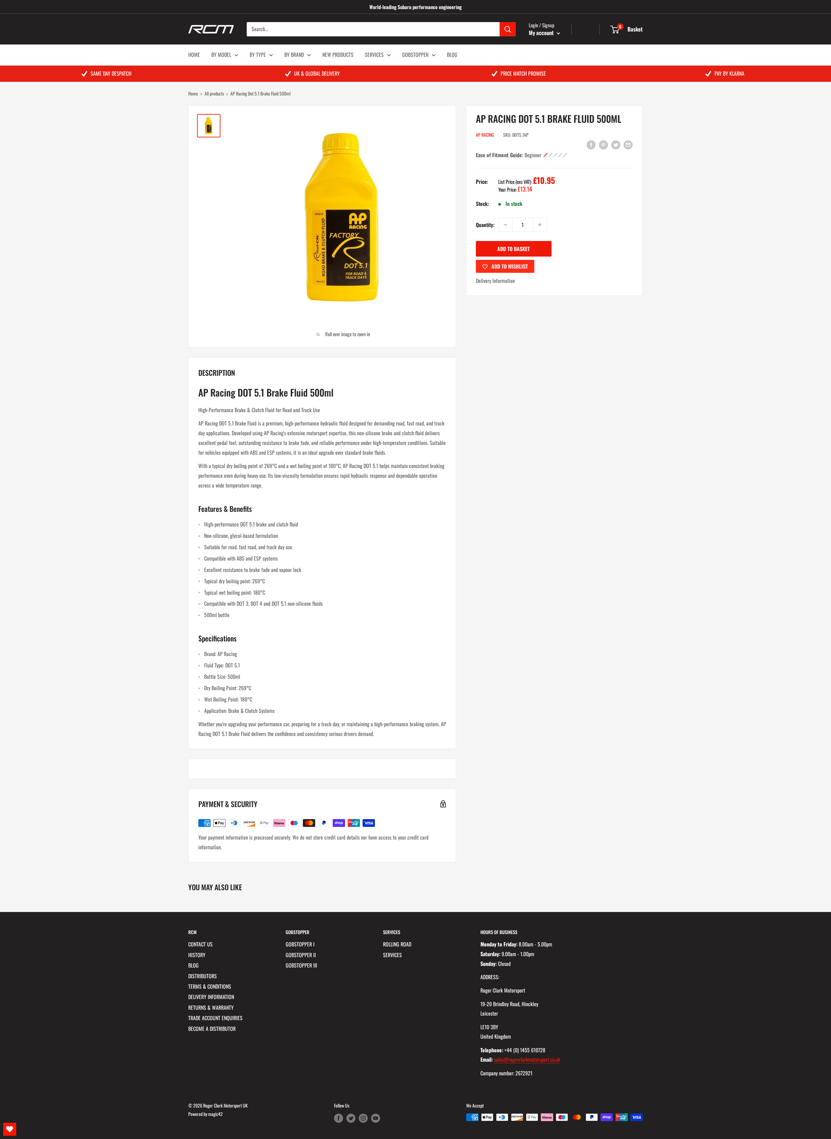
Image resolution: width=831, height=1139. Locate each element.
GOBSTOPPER (415, 54)
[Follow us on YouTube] (375, 1118)
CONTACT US (200, 944)
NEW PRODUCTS (337, 54)
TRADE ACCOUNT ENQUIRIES (215, 1018)
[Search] (508, 29)
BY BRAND (294, 54)
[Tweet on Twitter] (615, 144)
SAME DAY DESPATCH (111, 73)
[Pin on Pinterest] (603, 144)
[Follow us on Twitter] (350, 1118)
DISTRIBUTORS (202, 976)
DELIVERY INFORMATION (211, 997)
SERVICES (374, 54)
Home (193, 93)
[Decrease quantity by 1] (505, 225)
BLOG (452, 54)
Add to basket (513, 249)
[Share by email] (628, 144)
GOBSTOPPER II (301, 955)
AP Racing (485, 134)
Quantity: (485, 225)
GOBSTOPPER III (301, 965)
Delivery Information (495, 281)
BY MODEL (221, 54)
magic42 (215, 1113)
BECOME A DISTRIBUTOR (212, 1028)
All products (214, 93)
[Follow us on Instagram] (363, 1118)
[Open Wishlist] (9, 1129)
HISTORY (196, 955)
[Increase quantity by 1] (540, 225)
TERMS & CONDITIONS (209, 986)
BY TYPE (258, 54)
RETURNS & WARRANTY (211, 1007)
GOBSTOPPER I (300, 944)
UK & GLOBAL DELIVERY (317, 73)
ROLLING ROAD (397, 944)
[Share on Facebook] (591, 144)
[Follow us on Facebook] (338, 1118)
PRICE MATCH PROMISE (523, 73)
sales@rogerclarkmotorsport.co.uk (527, 1059)
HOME (194, 54)
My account (542, 33)
